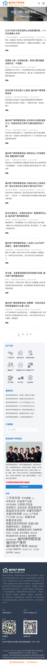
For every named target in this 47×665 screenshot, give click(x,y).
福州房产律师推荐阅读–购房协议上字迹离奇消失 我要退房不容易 (25, 154)
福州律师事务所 (11, 539)
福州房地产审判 (17, 546)
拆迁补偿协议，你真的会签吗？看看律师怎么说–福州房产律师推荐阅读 (25, 214)
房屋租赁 (11, 529)
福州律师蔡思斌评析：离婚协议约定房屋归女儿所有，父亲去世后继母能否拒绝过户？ (21, 399)
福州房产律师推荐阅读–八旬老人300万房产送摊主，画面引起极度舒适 (25, 244)
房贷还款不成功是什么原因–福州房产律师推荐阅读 (25, 92)
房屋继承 (37, 530)
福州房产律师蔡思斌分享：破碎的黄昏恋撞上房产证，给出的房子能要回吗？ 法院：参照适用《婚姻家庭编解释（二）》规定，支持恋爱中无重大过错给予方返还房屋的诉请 (21, 410)
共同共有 (11, 501)
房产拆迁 (8, 130)
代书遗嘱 (26, 498)
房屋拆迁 (27, 526)
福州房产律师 (16, 542)
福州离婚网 (25, 655)
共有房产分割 (24, 501)
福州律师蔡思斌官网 (15, 655)
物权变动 (23, 536)
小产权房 (33, 514)
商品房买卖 (8, 97)
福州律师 (32, 536)
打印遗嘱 (15, 533)
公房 (33, 498)
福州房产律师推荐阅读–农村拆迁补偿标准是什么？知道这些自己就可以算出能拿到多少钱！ (25, 123)
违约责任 (9, 552)
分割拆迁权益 (25, 504)
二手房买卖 (8, 37)
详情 (6, 50)
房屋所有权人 (13, 526)
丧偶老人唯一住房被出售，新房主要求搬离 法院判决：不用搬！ (24, 62)
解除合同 (17, 549)
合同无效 (22, 507)
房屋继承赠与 (9, 250)
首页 (16, 16)
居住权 (7, 67)
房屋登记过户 (9, 310)
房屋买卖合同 (14, 520)
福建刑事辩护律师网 (28, 657)
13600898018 (6, 613)
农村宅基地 (11, 504)
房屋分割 (33, 523)
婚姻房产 (15, 37)
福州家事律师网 (34, 655)
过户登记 (36, 549)
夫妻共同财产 (34, 510)
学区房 (25, 514)
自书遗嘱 (9, 549)
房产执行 (20, 517)
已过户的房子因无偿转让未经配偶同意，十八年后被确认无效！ (25, 32)
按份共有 (33, 533)
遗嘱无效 (17, 552)
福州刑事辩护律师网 (16, 657)
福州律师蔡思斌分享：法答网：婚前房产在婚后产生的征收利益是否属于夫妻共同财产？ (21, 395)
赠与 (31, 549)
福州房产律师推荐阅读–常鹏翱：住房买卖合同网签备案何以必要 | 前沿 (25, 304)
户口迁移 (10, 517)
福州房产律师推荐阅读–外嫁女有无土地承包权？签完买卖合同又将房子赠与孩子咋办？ (25, 184)
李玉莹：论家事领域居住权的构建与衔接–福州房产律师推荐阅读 (25, 274)
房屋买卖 (30, 517)
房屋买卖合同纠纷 (16, 523)
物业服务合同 (12, 536)
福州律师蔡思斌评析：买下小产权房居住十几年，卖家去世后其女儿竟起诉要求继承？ (21, 402)
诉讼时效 (25, 549)
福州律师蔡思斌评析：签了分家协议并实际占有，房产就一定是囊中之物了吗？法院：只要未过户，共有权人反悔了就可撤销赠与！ (21, 406)
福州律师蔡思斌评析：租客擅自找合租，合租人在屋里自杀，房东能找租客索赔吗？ (21, 413)
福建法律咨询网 (40, 657)
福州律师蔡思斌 (29, 539)
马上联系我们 (24, 487)
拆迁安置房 (24, 533)
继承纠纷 (33, 546)
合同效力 (11, 507)
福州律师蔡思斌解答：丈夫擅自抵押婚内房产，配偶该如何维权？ (21, 417)
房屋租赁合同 (24, 529)
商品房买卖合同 (15, 510)
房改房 (8, 533)
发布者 (27, 37)
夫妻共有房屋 (14, 514)
